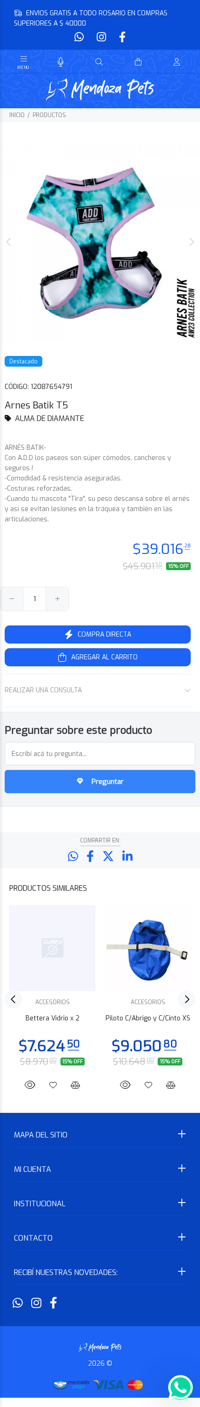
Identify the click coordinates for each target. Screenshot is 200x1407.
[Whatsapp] (80, 37)
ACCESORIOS (52, 1002)
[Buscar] (99, 62)
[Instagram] (101, 37)
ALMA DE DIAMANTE (49, 418)
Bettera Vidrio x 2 (53, 1018)
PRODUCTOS (49, 115)
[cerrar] (190, 62)
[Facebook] (121, 37)
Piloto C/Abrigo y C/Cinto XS (148, 1018)
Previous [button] (9, 242)
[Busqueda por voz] (60, 62)
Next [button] (191, 242)
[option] (100, 242)
